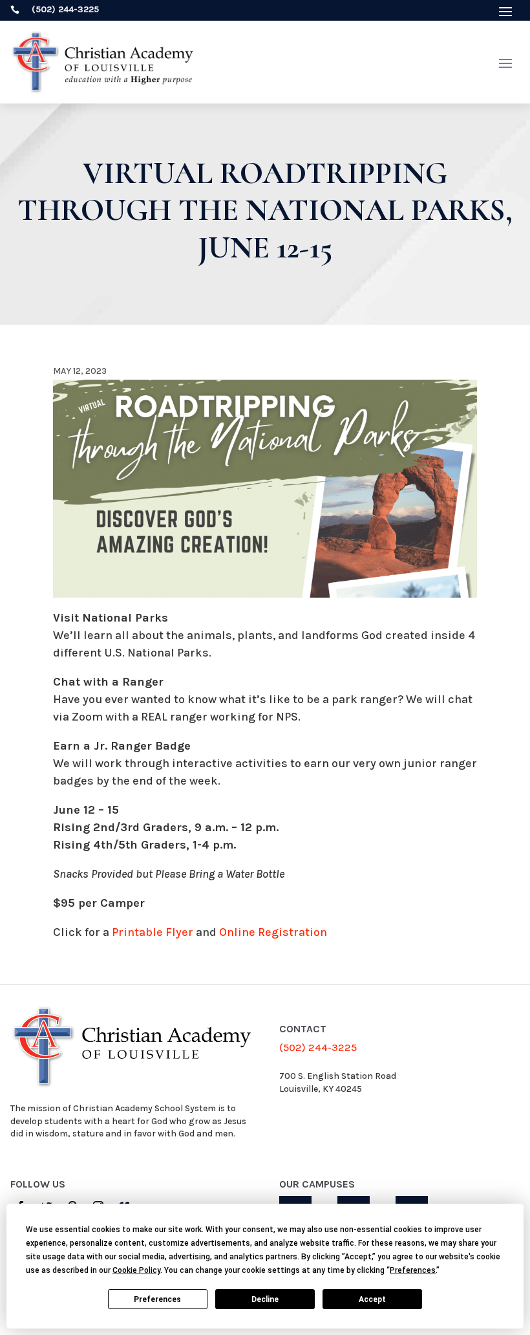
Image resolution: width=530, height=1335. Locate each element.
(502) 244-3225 (318, 1047)
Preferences (157, 1299)
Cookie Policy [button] (136, 1270)
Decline (265, 1299)
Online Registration (273, 932)
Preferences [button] (413, 1270)
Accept (372, 1299)
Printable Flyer (152, 932)
